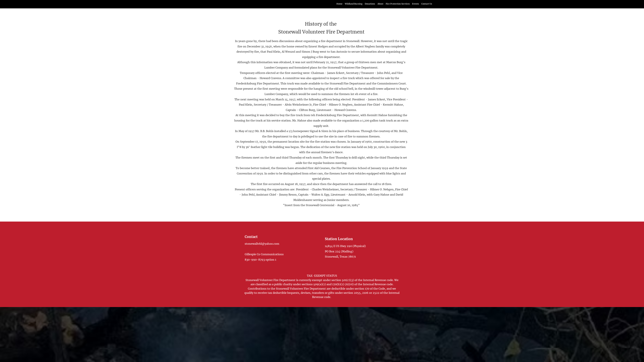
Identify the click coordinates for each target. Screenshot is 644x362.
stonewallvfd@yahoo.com (262, 243)
